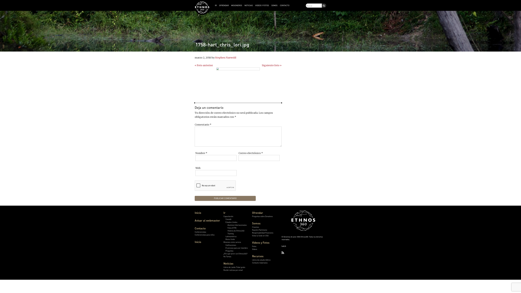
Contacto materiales (260, 263)
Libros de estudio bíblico (261, 260)
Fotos (254, 246)
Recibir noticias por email (233, 270)
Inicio (198, 212)
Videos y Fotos (260, 242)
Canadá (228, 219)
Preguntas (229, 251)
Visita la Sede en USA (260, 235)
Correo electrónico (251, 153)
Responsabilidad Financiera (262, 233)
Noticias (228, 263)
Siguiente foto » (272, 65)
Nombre (201, 153)
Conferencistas (200, 232)
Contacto (200, 228)
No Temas (227, 256)
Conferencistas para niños (205, 235)
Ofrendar (257, 212)
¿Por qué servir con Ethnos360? (235, 253)
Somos (256, 223)
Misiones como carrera (232, 242)
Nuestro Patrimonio (259, 230)
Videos (254, 249)
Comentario (203, 124)
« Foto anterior (204, 65)
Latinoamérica (230, 236)
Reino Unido (230, 239)
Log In (284, 246)
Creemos (255, 227)
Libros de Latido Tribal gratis (234, 267)
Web (198, 168)
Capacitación (228, 216)
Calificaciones (230, 245)
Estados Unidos (231, 222)
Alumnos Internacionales (237, 225)
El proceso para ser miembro (236, 248)
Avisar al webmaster (207, 220)
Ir (224, 212)
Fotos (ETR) (232, 228)
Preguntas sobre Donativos (262, 216)
